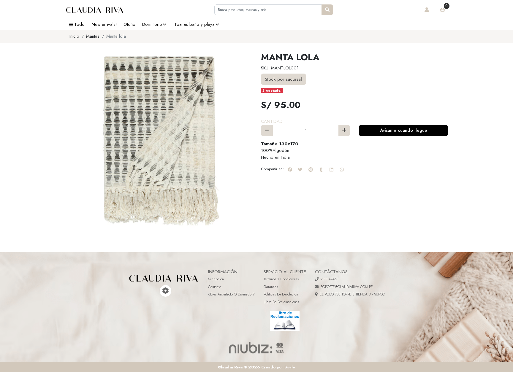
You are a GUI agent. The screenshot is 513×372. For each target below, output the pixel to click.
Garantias (271, 287)
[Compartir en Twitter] (300, 169)
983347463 (329, 279)
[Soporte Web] (165, 291)
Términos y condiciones (281, 279)
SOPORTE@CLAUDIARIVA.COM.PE (347, 287)
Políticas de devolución (281, 294)
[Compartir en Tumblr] (320, 169)
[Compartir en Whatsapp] (341, 169)
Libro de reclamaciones (281, 302)
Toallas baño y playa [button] (194, 24)
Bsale (289, 367)
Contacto (214, 287)
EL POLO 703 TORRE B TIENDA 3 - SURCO (352, 294)
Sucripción (216, 279)
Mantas (92, 36)
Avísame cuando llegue (403, 130)
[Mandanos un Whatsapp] (157, 290)
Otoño (129, 24)
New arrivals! (104, 24)
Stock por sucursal (283, 79)
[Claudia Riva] (94, 9)
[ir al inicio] (163, 274)
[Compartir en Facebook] (289, 169)
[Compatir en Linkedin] (331, 169)
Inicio (74, 36)
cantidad (272, 121)
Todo (79, 24)
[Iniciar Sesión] (427, 9)
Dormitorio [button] (152, 24)
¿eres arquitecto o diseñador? (231, 294)
